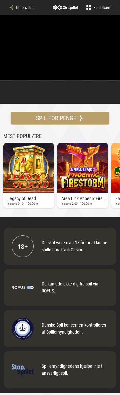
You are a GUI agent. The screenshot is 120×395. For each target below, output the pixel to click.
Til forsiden (24, 7)
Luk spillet (70, 7)
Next (5, 174)
